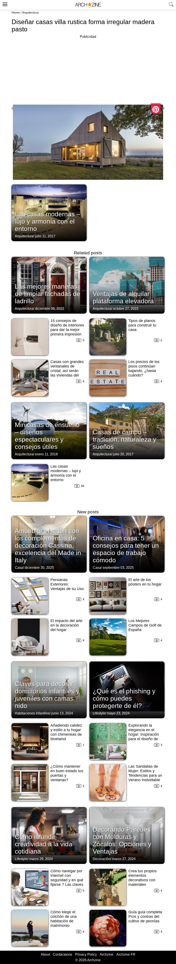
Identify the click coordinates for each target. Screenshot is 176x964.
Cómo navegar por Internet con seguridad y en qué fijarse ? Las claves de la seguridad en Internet (66, 882)
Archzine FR (125, 954)
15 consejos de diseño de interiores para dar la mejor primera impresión (67, 327)
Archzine (106, 954)
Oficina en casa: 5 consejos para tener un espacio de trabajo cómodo (126, 549)
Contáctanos (62, 954)
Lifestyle (99, 713)
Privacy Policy (86, 954)
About (45, 954)
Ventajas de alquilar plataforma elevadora (123, 297)
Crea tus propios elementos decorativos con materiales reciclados (142, 880)
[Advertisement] (88, 70)
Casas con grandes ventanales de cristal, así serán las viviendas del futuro (67, 371)
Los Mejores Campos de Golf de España (145, 625)
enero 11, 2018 (46, 454)
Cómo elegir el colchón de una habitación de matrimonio (63, 919)
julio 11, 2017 (45, 236)
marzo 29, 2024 (41, 859)
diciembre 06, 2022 (49, 308)
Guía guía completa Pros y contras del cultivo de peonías (145, 916)
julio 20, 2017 (123, 454)
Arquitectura (30, 12)
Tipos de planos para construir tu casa (142, 325)
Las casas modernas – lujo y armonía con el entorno (47, 221)
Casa (19, 567)
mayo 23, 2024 (118, 713)
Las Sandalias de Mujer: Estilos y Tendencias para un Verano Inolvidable (145, 773)
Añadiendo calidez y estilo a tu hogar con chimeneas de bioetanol (66, 732)
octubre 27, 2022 (125, 308)
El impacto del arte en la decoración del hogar (66, 625)
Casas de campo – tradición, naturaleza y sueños (124, 439)
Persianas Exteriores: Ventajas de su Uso (67, 584)
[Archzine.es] (88, 5)
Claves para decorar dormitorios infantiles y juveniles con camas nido (47, 694)
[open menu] (4, 3)
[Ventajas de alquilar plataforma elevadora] (127, 285)
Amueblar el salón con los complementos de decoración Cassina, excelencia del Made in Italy (48, 545)
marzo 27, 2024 (124, 859)
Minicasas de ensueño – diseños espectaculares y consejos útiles (47, 435)
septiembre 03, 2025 (118, 567)
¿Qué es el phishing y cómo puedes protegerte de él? (124, 698)
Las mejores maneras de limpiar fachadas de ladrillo (47, 294)
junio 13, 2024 (62, 713)
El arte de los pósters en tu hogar (145, 582)
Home (16, 12)
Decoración (101, 859)
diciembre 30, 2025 (39, 567)
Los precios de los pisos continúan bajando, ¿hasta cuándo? (143, 368)
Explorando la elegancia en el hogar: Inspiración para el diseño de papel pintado (143, 734)
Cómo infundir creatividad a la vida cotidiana (43, 844)
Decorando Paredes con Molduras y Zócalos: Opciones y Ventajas (122, 840)
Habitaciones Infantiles (32, 713)
